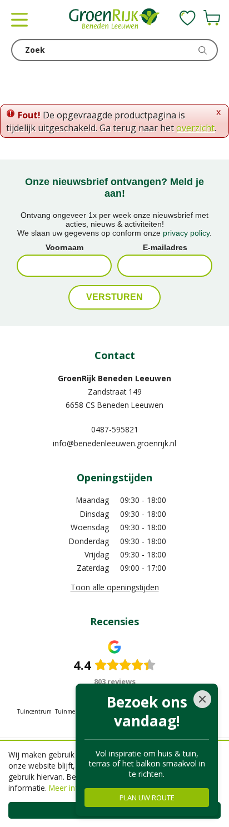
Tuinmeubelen (74, 711)
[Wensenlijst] (188, 18)
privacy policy (186, 232)
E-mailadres (165, 247)
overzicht (195, 128)
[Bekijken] (211, 18)
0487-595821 (114, 429)
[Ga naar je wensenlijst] (188, 18)
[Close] (202, 699)
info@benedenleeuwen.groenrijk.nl (114, 443)
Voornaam (64, 247)
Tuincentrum (34, 711)
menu (19, 19)
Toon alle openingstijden (115, 587)
